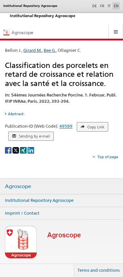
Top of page (107, 157)
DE (95, 5)
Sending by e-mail (34, 136)
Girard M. (32, 50)
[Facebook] (8, 149)
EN (116, 6)
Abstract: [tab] (16, 113)
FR (102, 6)
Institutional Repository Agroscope (39, 200)
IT (109, 6)
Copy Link (95, 127)
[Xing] (24, 149)
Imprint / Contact (22, 213)
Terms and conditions (98, 270)
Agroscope (18, 186)
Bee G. (50, 50)
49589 (65, 126)
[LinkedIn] (31, 149)
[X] (16, 149)
